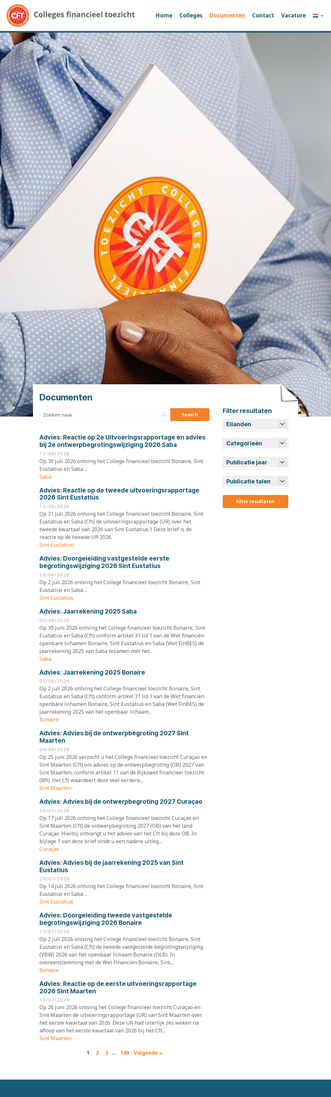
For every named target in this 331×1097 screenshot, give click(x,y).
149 (124, 1052)
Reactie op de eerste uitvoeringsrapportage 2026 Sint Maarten (118, 987)
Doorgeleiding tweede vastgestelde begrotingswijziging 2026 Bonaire (105, 919)
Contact (263, 15)
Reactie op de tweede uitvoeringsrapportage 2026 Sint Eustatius (119, 494)
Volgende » (148, 1052)
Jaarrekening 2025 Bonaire (92, 672)
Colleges (190, 15)
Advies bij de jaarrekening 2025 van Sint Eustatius (111, 866)
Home (163, 15)
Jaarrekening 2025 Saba (88, 611)
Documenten (227, 15)
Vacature (293, 15)
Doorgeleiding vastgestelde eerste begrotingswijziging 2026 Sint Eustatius (104, 562)
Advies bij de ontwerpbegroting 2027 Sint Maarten (114, 737)
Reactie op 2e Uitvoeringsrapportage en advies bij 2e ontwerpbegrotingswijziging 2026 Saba (122, 441)
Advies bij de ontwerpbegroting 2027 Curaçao (120, 801)
